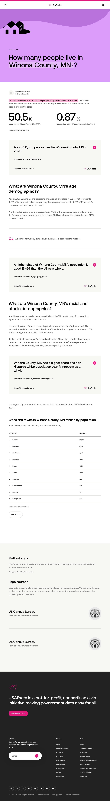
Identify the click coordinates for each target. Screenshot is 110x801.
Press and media (86, 772)
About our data (85, 764)
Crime (58, 744)
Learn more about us (18, 713)
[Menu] (5, 6)
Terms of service (43, 795)
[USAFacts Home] (55, 5)
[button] (41, 65)
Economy (59, 752)
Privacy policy (57, 795)
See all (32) (15, 515)
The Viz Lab (84, 752)
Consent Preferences (72, 795)
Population (13, 50)
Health (58, 772)
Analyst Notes (85, 756)
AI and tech (84, 776)
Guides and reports (86, 748)
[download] (94, 147)
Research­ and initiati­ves (88, 760)
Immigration (60, 768)
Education (59, 756)
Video (82, 744)
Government (60, 764)
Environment (60, 760)
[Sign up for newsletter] (36, 756)
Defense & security (62, 748)
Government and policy (88, 768)
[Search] (103, 5)
